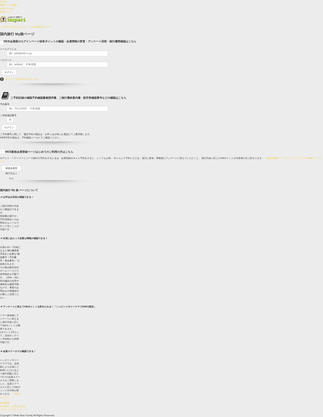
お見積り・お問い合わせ (13, 406)
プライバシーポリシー (12, 409)
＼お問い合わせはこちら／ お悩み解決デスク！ (26, 26)
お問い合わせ (7, 8)
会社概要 (4, 403)
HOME (3, 1)
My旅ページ (6, 11)
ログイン (9, 72)
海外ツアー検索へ (9, 5)
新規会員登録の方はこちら (11, 169)
